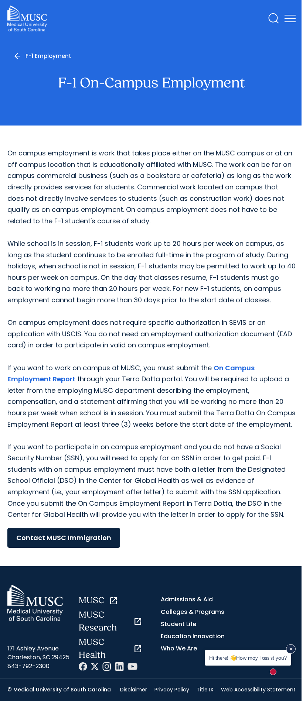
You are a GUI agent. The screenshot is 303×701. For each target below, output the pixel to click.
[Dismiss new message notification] (291, 649)
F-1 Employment (48, 56)
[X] (95, 666)
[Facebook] (83, 666)
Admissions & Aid (187, 599)
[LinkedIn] (119, 666)
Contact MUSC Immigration (63, 537)
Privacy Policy (171, 689)
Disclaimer (133, 689)
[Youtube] (132, 666)
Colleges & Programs (192, 612)
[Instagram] (106, 666)
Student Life (178, 624)
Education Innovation (193, 636)
